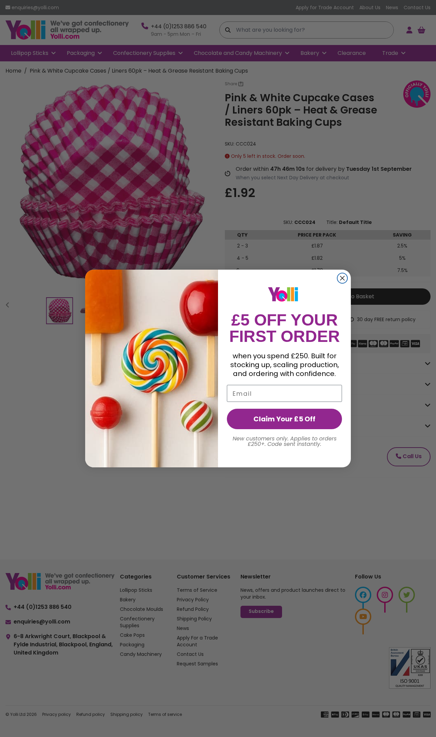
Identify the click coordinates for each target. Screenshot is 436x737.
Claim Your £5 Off (284, 419)
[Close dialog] (342, 278)
